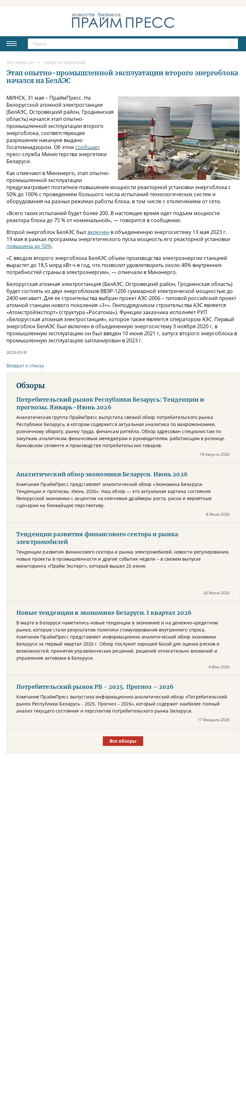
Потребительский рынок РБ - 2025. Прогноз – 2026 (95, 686)
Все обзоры (123, 741)
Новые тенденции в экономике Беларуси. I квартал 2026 (104, 612)
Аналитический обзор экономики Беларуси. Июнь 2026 (102, 474)
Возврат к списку (25, 366)
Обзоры (30, 385)
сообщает (87, 147)
